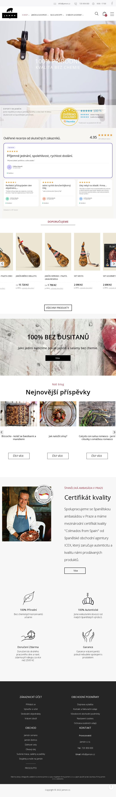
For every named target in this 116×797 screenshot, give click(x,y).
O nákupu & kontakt (74, 15)
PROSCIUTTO (31, 768)
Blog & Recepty (56, 15)
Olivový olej (31, 749)
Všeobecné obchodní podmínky (85, 713)
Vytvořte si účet (31, 709)
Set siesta (78, 276)
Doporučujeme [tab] (58, 221)
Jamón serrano (30, 735)
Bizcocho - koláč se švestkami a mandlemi (19, 438)
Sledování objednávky (31, 713)
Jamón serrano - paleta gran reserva (56, 277)
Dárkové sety (31, 744)
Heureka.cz (10, 173)
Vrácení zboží (31, 718)
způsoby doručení (57, 288)
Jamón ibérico (30, 740)
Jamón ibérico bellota (26, 276)
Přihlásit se (31, 704)
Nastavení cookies (85, 718)
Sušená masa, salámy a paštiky (31, 754)
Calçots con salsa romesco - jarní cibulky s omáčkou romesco (97, 438)
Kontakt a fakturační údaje (85, 709)
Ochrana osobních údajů (85, 723)
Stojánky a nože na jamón (31, 758)
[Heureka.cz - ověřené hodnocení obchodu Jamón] (84, 116)
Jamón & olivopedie (39, 15)
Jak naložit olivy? (58, 436)
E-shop (25, 15)
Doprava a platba (85, 704)
